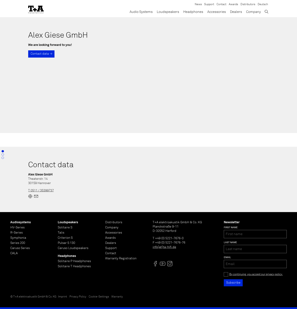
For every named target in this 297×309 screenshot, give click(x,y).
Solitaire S (65, 227)
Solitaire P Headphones (74, 261)
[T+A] (36, 9)
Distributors (247, 4)
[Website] (30, 196)
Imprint (62, 296)
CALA (14, 253)
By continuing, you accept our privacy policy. (256, 274)
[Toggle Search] (266, 11)
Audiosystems (20, 222)
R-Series (16, 232)
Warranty (117, 296)
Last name (230, 242)
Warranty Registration (120, 258)
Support (209, 4)
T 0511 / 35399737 (41, 190)
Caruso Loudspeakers (73, 248)
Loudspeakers (168, 12)
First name (231, 227)
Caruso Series (20, 248)
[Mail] (36, 196)
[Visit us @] (155, 263)
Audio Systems (141, 12)
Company (253, 12)
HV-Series (17, 227)
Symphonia (18, 237)
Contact (221, 4)
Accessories (216, 12)
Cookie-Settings (99, 296)
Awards (233, 4)
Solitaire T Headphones (74, 266)
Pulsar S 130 (66, 243)
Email (227, 257)
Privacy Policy (77, 296)
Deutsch (263, 4)
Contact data (40, 53)
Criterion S (65, 237)
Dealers (236, 12)
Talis (61, 232)
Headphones (193, 12)
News (198, 4)
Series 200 (17, 243)
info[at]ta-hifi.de (164, 247)
